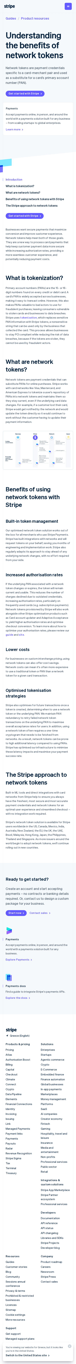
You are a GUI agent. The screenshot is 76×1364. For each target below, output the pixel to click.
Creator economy (51, 1119)
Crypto (10, 1089)
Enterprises (48, 1049)
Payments (12, 1138)
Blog (8, 1271)
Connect (11, 1084)
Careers (46, 1267)
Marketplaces (49, 1094)
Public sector (49, 1166)
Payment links (14, 1133)
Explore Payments (17, 959)
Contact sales (39, 913)
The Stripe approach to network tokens (31, 205)
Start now (14, 913)
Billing (9, 1064)
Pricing (10, 1049)
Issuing (10, 1119)
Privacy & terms (15, 1290)
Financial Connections (19, 1104)
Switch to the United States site (26, 1355)
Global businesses (52, 1084)
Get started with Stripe (23, 93)
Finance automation (53, 1079)
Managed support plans (20, 1338)
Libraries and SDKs (52, 1238)
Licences (11, 1305)
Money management (53, 1099)
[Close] (69, 1347)
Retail (44, 1171)
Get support (13, 1333)
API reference (49, 1223)
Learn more (13, 129)
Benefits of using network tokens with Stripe (35, 199)
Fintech (45, 1123)
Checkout (12, 1074)
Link (8, 1123)
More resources (15, 1319)
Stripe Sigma (13, 1158)
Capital (10, 1069)
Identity (10, 1109)
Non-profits (48, 1157)
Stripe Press (48, 1276)
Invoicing (11, 1114)
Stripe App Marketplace (55, 1190)
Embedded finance (52, 1074)
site (21, 634)
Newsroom (47, 1271)
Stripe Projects (50, 1243)
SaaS (44, 1109)
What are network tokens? (23, 192)
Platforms (47, 1104)
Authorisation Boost (18, 1059)
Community (13, 1276)
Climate (10, 1079)
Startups (46, 1054)
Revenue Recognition (19, 1153)
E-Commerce (49, 1069)
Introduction (14, 179)
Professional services (54, 1162)
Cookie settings (15, 1314)
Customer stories (16, 1267)
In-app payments (51, 1089)
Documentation (50, 1218)
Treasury (11, 1173)
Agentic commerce (52, 1059)
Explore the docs (16, 997)
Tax (8, 1163)
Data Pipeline (14, 1094)
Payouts (11, 1143)
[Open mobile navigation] (68, 6)
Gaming (45, 1128)
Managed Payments (18, 1128)
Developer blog (50, 1247)
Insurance (47, 1142)
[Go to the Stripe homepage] (10, 1030)
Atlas (9, 1054)
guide (9, 634)
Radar (9, 1148)
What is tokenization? (20, 186)
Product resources (35, 18)
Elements (11, 1099)
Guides (11, 18)
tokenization (28, 317)
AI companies (49, 1114)
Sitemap (11, 1309)
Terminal (11, 1168)
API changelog (49, 1233)
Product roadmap (51, 1262)
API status (47, 1228)
